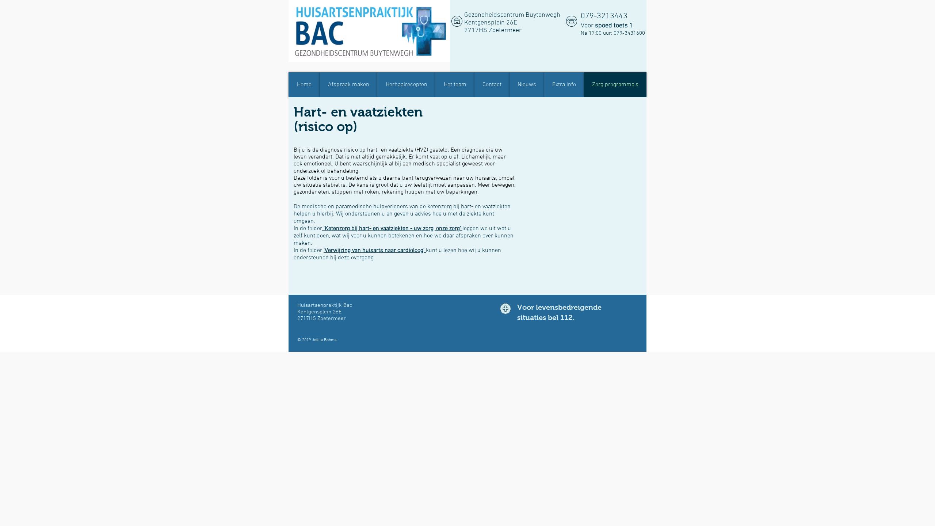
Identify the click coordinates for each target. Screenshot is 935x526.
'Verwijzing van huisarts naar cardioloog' (375, 250)
